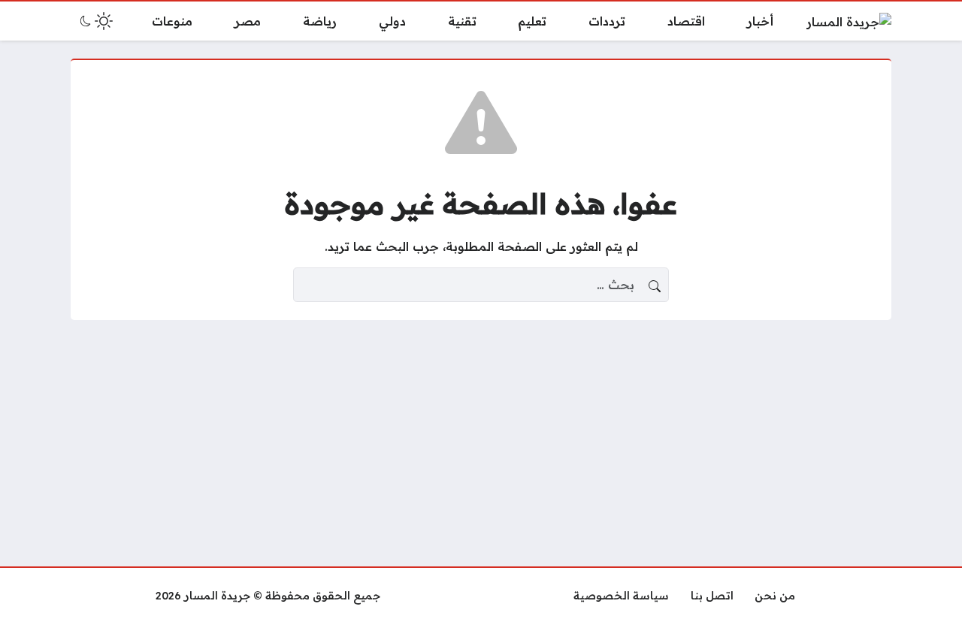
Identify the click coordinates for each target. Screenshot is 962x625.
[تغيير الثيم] (95, 21)
